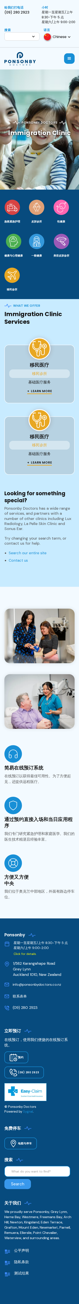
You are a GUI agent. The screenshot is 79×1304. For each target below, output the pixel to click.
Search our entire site (28, 553)
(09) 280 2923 (25, 1007)
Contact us (18, 560)
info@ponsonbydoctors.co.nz (37, 984)
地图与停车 (25, 1143)
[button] (22, 36)
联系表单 (20, 996)
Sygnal (28, 1111)
